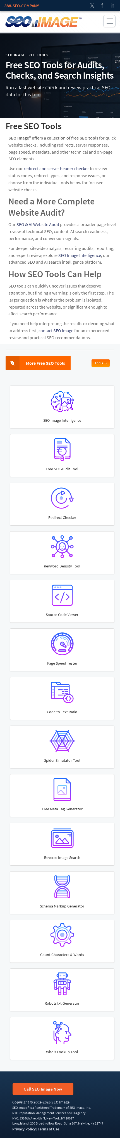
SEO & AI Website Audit (37, 224)
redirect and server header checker (56, 168)
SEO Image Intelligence (79, 255)
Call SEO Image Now (43, 1089)
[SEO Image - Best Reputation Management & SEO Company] (43, 21)
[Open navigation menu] (109, 21)
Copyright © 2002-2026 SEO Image (40, 1102)
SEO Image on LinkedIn (112, 5)
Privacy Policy (24, 1129)
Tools (99, 363)
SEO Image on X (92, 5)
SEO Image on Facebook (102, 5)
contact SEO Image (56, 330)
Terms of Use (48, 1129)
